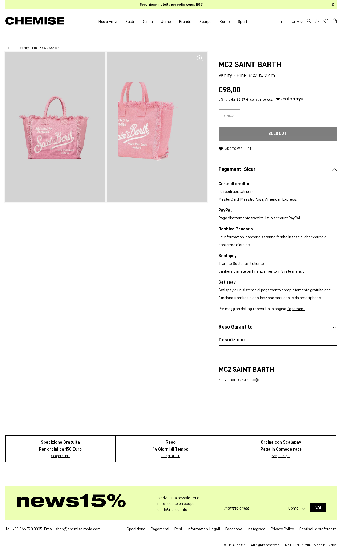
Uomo (166, 22)
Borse (225, 22)
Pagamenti (296, 309)
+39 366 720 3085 (27, 529)
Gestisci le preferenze (318, 529)
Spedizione (136, 529)
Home (10, 48)
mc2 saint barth (250, 64)
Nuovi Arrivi (107, 22)
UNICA (229, 115)
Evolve (332, 545)
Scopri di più (60, 456)
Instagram (256, 529)
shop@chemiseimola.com (78, 529)
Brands (185, 22)
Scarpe (205, 22)
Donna (147, 22)
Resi (178, 529)
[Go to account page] (317, 22)
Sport (242, 22)
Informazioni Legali (203, 529)
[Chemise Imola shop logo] (34, 21)
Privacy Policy (282, 529)
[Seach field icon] (309, 22)
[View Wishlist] (325, 20)
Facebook (233, 529)
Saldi (129, 22)
